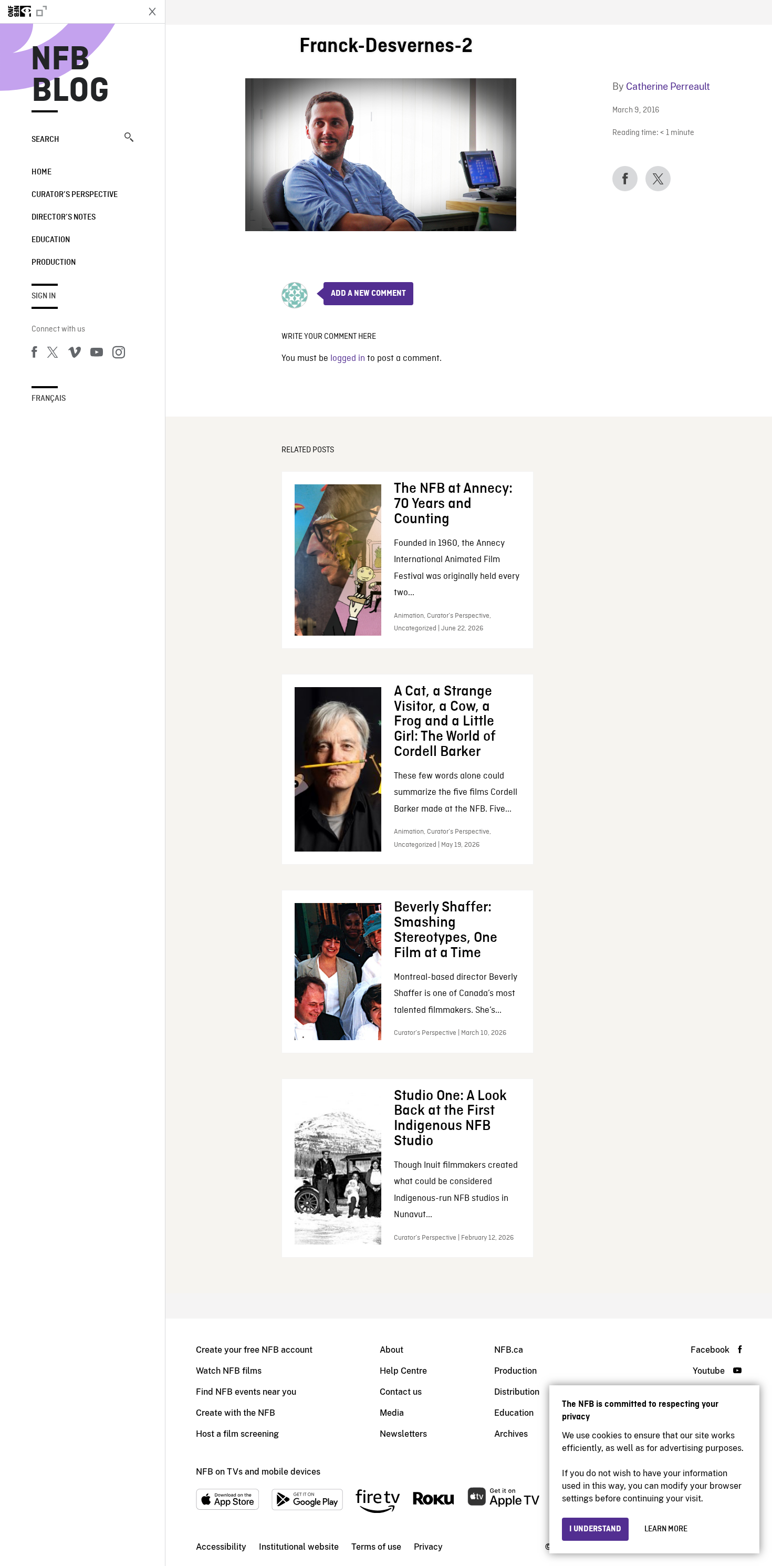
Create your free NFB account (254, 1350)
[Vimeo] (74, 354)
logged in (347, 358)
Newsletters (403, 1434)
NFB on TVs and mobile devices (258, 1472)
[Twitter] (52, 354)
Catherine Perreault (668, 86)
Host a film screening (237, 1434)
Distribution (516, 1392)
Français (49, 399)
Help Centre (403, 1371)
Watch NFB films (229, 1371)
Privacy (428, 1547)
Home (41, 172)
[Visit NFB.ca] (69, 11)
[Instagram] (118, 354)
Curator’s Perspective (75, 195)
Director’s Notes (64, 217)
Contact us (401, 1392)
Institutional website (299, 1547)
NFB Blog (70, 75)
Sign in (44, 296)
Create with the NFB (235, 1413)
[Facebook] (34, 354)
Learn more (665, 1529)
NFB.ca (508, 1350)
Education (51, 240)
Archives (511, 1434)
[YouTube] (96, 354)
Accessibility (221, 1547)
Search (45, 140)
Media (392, 1413)
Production (54, 262)
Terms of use (376, 1547)
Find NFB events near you (246, 1392)
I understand (595, 1529)
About (391, 1350)
